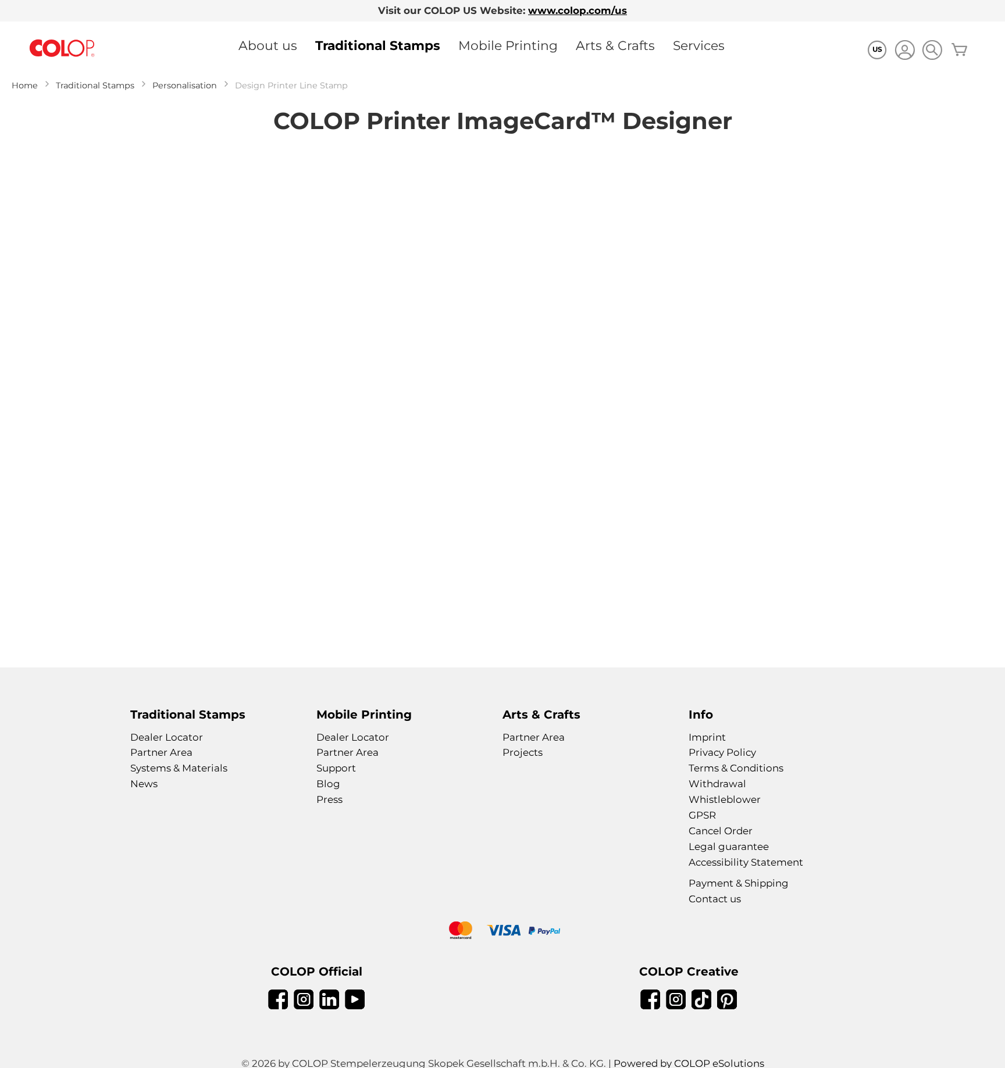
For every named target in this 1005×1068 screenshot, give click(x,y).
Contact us (715, 899)
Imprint (707, 737)
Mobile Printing (508, 45)
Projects (522, 752)
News (144, 784)
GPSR (702, 815)
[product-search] (932, 49)
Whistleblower (725, 799)
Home (25, 85)
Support (336, 768)
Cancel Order (721, 831)
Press (329, 799)
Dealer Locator (166, 737)
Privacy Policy (722, 752)
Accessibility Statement (746, 862)
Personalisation (184, 85)
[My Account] (904, 51)
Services (699, 45)
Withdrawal (717, 784)
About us (267, 45)
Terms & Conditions (736, 768)
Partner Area (161, 752)
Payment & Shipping (739, 883)
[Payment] (502, 932)
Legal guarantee (729, 846)
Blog (328, 784)
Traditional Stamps (377, 45)
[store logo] (62, 48)
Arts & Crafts (615, 45)
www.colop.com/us (577, 10)
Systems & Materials (178, 768)
